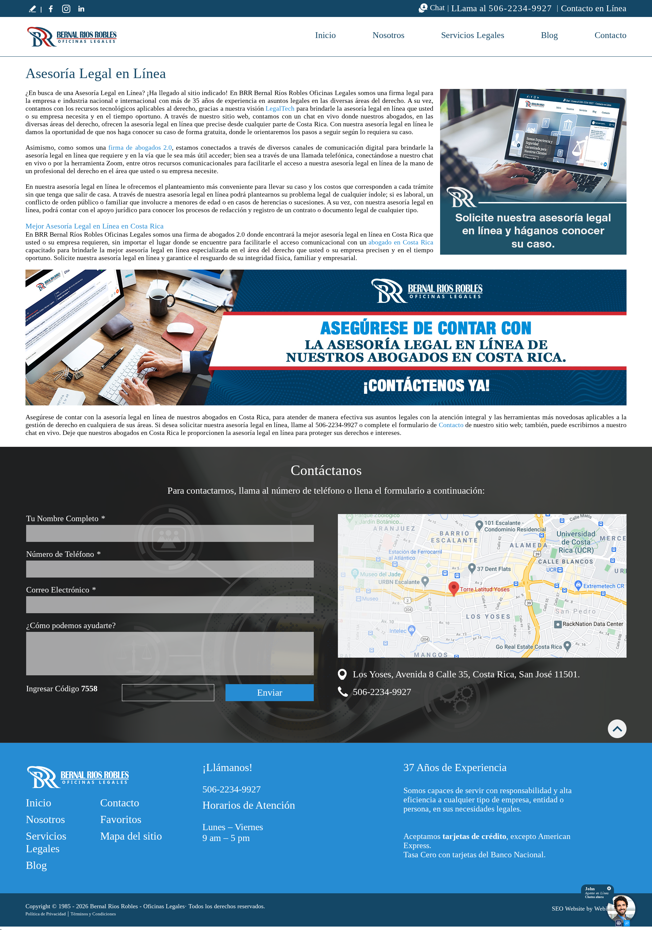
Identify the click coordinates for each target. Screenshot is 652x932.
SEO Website (568, 908)
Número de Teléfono (63, 554)
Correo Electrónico (61, 589)
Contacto (611, 35)
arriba (617, 728)
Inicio (325, 35)
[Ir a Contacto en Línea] (326, 337)
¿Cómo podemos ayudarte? (71, 625)
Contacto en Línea (594, 8)
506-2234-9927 (520, 8)
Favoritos (120, 819)
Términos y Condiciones (93, 913)
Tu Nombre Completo (65, 518)
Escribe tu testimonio (32, 8)
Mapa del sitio (131, 836)
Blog (549, 35)
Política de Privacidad (45, 913)
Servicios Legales (472, 35)
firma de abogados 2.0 (140, 147)
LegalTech (280, 108)
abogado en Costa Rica (400, 242)
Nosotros (388, 35)
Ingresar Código (61, 688)
